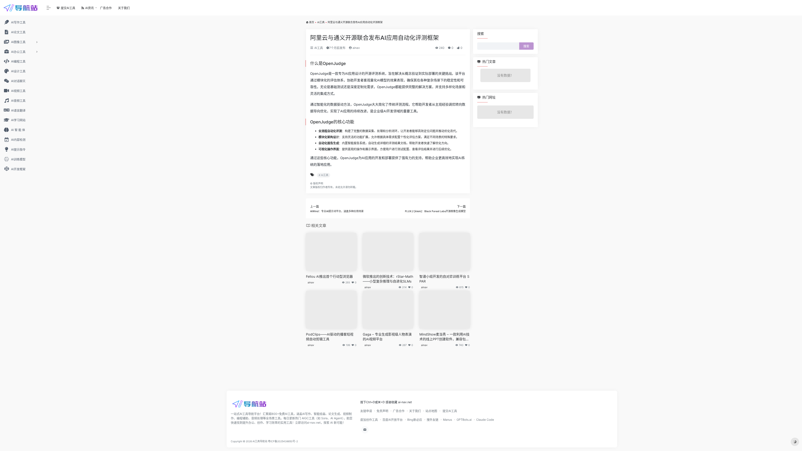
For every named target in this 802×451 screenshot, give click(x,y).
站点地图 (431, 411)
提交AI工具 (67, 8)
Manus (447, 419)
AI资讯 (89, 8)
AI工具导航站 (260, 441)
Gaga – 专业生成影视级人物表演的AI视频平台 (387, 336)
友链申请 (366, 411)
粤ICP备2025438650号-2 (283, 441)
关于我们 (124, 8)
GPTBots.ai (464, 419)
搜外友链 (432, 419)
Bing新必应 (414, 419)
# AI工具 (323, 175)
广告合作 (106, 8)
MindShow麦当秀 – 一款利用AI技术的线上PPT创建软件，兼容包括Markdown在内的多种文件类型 (444, 337)
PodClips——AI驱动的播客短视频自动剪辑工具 (329, 336)
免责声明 (382, 411)
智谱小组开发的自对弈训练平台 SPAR (444, 278)
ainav (356, 47)
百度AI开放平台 (392, 419)
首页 (311, 22)
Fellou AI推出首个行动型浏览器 (329, 276)
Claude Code (485, 419)
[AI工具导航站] (249, 405)
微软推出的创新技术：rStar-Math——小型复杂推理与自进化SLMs (388, 278)
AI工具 (321, 22)
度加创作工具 (369, 419)
